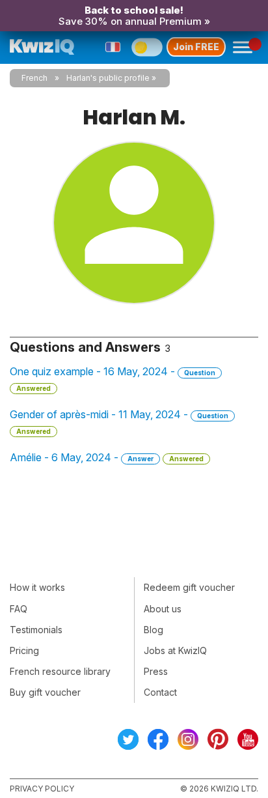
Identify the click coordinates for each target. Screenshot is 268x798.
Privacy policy (42, 788)
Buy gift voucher (45, 692)
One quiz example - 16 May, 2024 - (112, 378)
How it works (37, 587)
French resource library (60, 671)
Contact (160, 692)
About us (162, 608)
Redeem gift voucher (189, 587)
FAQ (18, 608)
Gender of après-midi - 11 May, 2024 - (119, 421)
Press (156, 671)
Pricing (24, 650)
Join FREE (196, 46)
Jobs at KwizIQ (175, 650)
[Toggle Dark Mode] (147, 47)
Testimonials (36, 629)
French (34, 78)
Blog (153, 629)
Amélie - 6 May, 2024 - (107, 457)
